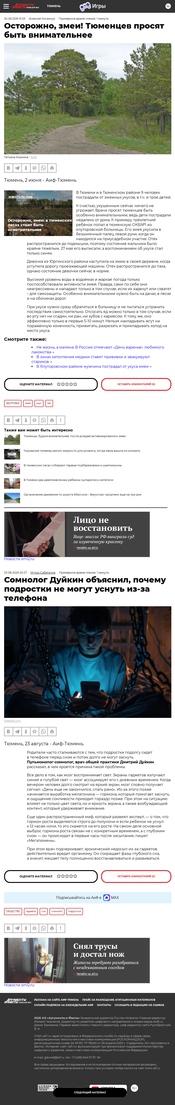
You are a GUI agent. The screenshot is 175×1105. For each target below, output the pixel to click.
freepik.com (12, 720)
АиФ (34, 157)
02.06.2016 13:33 (14, 18)
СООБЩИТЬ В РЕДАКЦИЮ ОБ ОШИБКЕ (139, 1005)
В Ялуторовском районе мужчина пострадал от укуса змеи (92, 366)
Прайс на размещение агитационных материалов (118, 999)
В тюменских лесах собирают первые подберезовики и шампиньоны (73, 465)
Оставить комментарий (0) (136, 384)
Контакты (104, 1005)
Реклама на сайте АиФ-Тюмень (56, 999)
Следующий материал (90, 1092)
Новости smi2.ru (19, 559)
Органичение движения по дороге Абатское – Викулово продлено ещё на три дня (82, 494)
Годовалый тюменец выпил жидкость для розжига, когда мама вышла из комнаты (82, 450)
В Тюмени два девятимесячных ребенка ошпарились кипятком (68, 480)
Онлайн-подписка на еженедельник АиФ (63, 1005)
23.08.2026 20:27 (15, 572)
